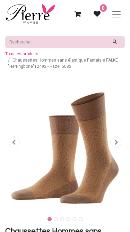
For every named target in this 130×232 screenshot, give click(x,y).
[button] (14, 141)
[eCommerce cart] (77, 14)
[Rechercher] (115, 42)
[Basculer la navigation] (116, 14)
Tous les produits (21, 54)
